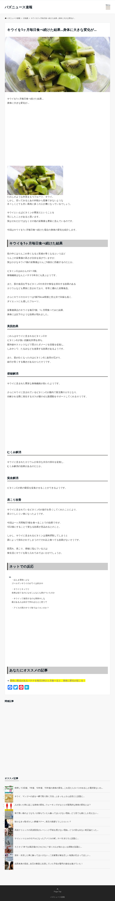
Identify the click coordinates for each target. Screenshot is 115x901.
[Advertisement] (57, 138)
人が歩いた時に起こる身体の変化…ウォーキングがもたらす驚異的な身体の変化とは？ (53, 804)
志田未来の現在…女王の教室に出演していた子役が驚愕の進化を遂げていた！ (49, 863)
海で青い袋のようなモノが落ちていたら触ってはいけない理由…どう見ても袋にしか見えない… (56, 813)
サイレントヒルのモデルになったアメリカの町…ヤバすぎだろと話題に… (47, 838)
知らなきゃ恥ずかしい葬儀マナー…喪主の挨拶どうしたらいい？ (43, 821)
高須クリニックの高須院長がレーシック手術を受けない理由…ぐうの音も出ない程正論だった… (56, 830)
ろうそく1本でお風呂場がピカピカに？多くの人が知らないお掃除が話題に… (48, 847)
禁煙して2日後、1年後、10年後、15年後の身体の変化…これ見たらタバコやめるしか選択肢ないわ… (59, 788)
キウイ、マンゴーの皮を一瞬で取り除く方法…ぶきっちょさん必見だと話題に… (50, 796)
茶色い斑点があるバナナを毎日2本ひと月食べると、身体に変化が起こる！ (47, 680)
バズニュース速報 (18, 7)
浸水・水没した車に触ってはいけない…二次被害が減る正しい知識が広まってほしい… (53, 855)
